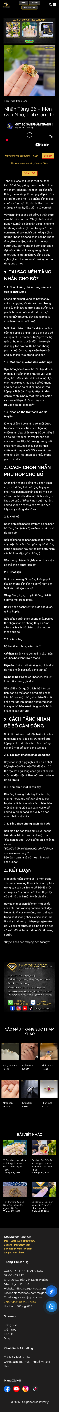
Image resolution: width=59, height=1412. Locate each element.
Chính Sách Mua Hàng (17, 1357)
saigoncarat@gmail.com (27, 1297)
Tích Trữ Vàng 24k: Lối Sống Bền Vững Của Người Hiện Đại (14, 1205)
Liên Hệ (9, 1334)
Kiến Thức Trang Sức (15, 101)
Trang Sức (10, 1325)
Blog (7, 1338)
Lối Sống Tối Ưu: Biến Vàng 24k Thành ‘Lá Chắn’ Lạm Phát (42, 1205)
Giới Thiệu (10, 1329)
